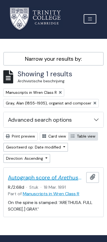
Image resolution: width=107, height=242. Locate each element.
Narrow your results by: (53, 58)
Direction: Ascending (25, 158)
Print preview (23, 136)
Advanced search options (40, 119)
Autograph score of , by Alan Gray (46, 177)
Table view (85, 136)
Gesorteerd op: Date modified (34, 147)
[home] (38, 19)
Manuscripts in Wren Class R (51, 194)
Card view (56, 136)
